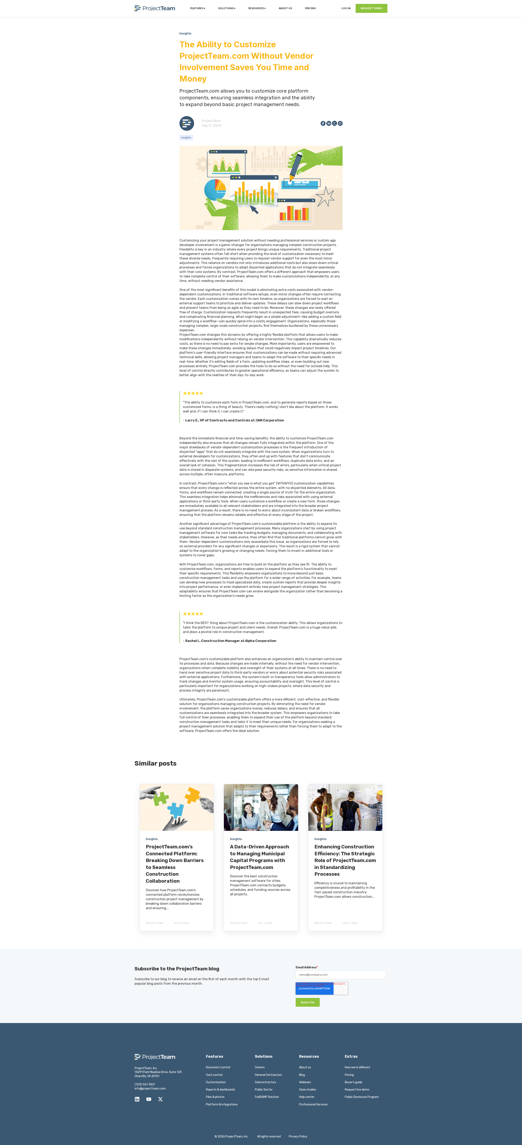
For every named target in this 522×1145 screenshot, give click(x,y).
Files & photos (215, 1097)
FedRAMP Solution (267, 1097)
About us (305, 1067)
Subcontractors (265, 1082)
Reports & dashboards (220, 1089)
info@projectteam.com (150, 1088)
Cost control (214, 1075)
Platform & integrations (222, 1104)
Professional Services (313, 1104)
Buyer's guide (353, 1082)
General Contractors (268, 1075)
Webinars (305, 1082)
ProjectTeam (211, 121)
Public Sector (264, 1089)
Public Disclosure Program (362, 1097)
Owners (260, 1067)
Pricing (349, 1075)
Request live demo (357, 1089)
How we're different (357, 1067)
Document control (218, 1067)
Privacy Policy (298, 1136)
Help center (306, 1097)
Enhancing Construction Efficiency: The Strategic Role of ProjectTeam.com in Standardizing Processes (345, 860)
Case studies (307, 1089)
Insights (186, 137)
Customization (216, 1082)
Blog (302, 1075)
